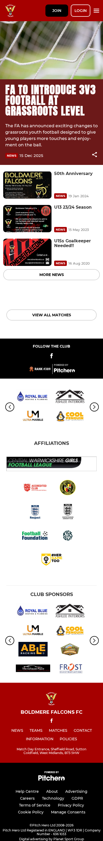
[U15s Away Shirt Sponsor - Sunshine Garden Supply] (70, 650)
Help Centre (27, 791)
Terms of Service (34, 805)
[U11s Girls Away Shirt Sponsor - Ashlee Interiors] (70, 397)
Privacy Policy (71, 805)
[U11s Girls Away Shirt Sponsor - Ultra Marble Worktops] (33, 416)
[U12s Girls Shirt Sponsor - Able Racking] (33, 650)
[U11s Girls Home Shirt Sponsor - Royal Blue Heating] (33, 397)
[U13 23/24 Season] (27, 218)
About (52, 791)
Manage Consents (68, 812)
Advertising (76, 791)
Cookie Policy (31, 812)
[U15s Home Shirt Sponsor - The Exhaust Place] (33, 669)
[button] (94, 155)
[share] (94, 155)
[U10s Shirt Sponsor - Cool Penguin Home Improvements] (70, 416)
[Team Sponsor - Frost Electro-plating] (70, 669)
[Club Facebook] (51, 357)
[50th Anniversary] (27, 185)
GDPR (77, 798)
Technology (53, 798)
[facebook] (51, 721)
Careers (27, 798)
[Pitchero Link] (64, 371)
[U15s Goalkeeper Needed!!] (27, 252)
